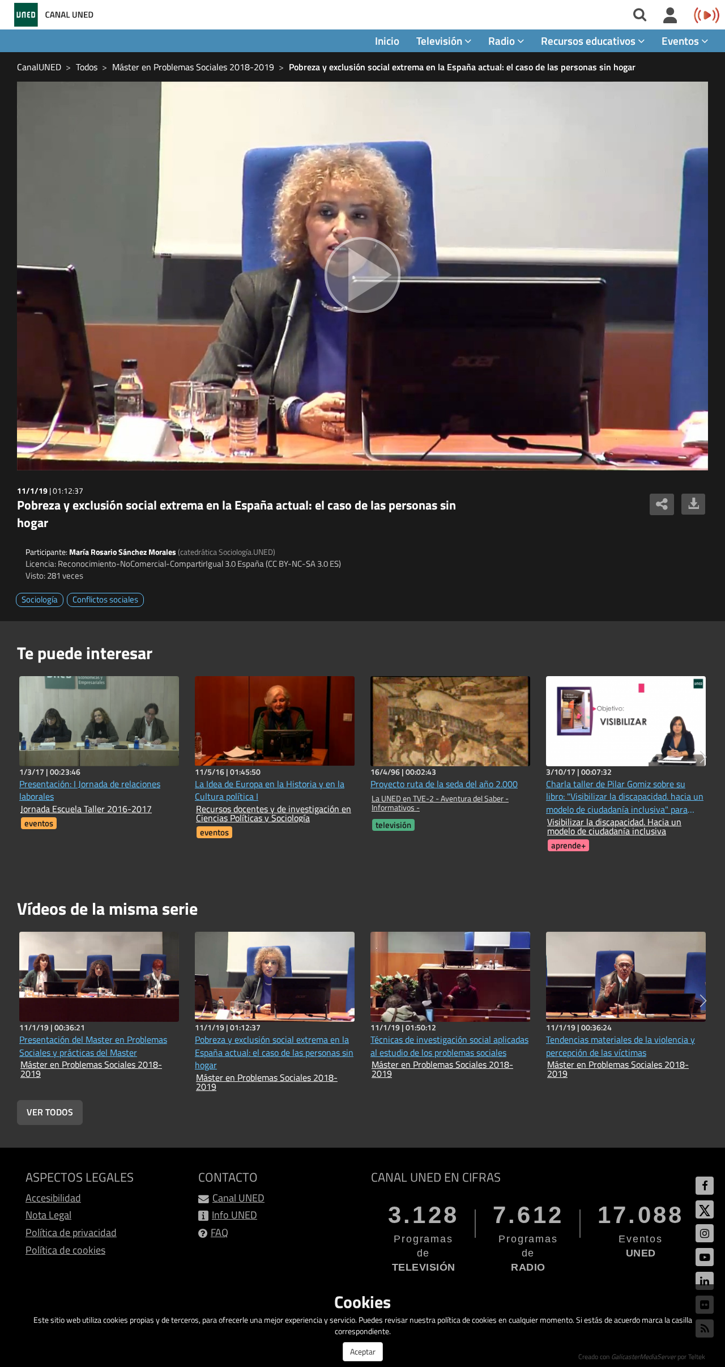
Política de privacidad (71, 1232)
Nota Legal (48, 1214)
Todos (86, 67)
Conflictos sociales (105, 599)
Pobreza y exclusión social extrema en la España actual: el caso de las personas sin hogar (462, 67)
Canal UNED (238, 1197)
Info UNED (234, 1214)
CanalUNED (39, 67)
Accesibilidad (53, 1197)
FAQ (219, 1232)
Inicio (387, 40)
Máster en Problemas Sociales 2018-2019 (193, 67)
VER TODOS (50, 1112)
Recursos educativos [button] (589, 40)
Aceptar (363, 1351)
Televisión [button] (440, 40)
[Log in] (670, 16)
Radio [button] (502, 40)
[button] (703, 757)
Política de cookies (65, 1250)
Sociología (40, 599)
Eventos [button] (681, 40)
